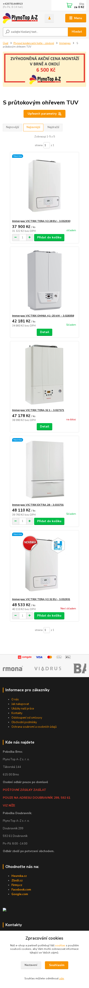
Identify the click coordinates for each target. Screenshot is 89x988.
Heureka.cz (19, 876)
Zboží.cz (17, 880)
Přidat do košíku (49, 237)
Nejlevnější (33, 127)
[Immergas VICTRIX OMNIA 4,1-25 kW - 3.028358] (44, 280)
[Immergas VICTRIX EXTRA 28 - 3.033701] (44, 469)
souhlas (60, 945)
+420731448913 (13, 3)
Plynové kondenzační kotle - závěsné (33, 43)
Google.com (19, 894)
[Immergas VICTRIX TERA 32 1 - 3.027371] (44, 374)
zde (61, 978)
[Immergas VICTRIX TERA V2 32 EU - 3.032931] (44, 563)
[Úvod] (20, 18)
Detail (44, 332)
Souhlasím (56, 965)
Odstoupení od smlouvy (26, 718)
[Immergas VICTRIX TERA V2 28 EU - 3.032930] (44, 185)
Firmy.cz (16, 885)
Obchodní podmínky (24, 722)
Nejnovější (12, 127)
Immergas (65, 43)
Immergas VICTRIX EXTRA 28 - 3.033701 (38, 504)
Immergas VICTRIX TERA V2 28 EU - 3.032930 (41, 221)
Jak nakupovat (20, 704)
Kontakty (16, 713)
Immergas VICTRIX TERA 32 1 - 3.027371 (38, 410)
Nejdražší (53, 127)
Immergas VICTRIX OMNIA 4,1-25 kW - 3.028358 (43, 315)
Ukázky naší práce (22, 709)
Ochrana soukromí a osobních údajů (34, 727)
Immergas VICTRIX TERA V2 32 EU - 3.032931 (41, 599)
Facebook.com (21, 890)
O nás (15, 699)
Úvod (5, 43)
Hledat (77, 32)
